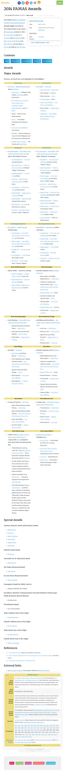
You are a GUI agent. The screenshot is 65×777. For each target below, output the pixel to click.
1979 (54, 728)
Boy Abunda (11, 571)
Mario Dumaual (12, 580)
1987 (35, 730)
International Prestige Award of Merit (40, 712)
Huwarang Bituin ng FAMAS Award (43, 710)
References (37, 61)
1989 (41, 730)
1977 (48, 728)
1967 (16, 728)
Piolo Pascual (16, 204)
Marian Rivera (44, 206)
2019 (52, 734)
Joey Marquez (16, 255)
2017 (46, 734)
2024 (26, 736)
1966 (57, 725)
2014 (36, 734)
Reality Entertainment (23, 86)
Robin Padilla (16, 198)
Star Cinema (14, 89)
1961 (41, 725)
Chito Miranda (16, 482)
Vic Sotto (14, 210)
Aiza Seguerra (44, 252)
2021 (16, 736)
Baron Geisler (16, 241)
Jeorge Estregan (13, 151)
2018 (49, 734)
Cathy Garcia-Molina (46, 102)
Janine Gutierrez (13, 536)
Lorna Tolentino (45, 217)
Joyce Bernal (16, 353)
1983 (22, 730)
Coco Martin (15, 187)
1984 (25, 730)
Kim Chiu (43, 184)
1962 (44, 725)
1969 (22, 728)
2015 (39, 734)
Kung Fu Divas (55, 206)
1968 (19, 728)
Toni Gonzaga (44, 176)
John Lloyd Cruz (17, 165)
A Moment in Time (54, 258)
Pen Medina (11, 227)
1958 (32, 725)
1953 (16, 725)
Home (12, 763)
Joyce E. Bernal (44, 90)
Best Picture (20, 47)
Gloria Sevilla (44, 239)
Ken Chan (11, 533)
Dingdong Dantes (17, 173)
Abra (18, 440)
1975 (41, 728)
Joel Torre (15, 261)
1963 (47, 725)
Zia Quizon (27, 458)
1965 (54, 725)
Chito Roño (43, 114)
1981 (16, 730)
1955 (22, 725)
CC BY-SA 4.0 (32, 750)
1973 (35, 728)
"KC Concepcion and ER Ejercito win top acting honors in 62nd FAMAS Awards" (30, 655)
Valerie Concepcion (14, 643)
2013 (33, 734)
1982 (19, 730)
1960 (38, 725)
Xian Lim (14, 179)
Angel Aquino (44, 247)
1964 (51, 725)
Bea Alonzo (43, 159)
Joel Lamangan (45, 99)
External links (47, 61)
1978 (51, 728)
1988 (38, 730)
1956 (25, 725)
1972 (32, 728)
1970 (26, 728)
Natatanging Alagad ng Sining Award (34, 722)
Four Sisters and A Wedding (19, 127)
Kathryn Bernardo (45, 200)
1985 (28, 730)
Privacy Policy (51, 763)
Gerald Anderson (17, 159)
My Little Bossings (24, 210)
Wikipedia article (40, 749)
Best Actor (7, 41)
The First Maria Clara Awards (23, 740)
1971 (29, 728)
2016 (42, 734)
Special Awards (26, 61)
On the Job (41, 37)
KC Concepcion (9, 35)
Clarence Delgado (17, 274)
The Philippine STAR (30, 660)
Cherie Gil (43, 258)
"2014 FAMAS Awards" (14, 652)
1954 (19, 725)
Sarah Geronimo (45, 168)
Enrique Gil (15, 249)
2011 (26, 734)
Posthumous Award (40, 704)
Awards (7, 61)
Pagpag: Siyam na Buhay (19, 141)
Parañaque (41, 30)
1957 (28, 725)
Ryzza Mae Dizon (17, 279)
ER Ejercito (17, 38)
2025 (30, 736)
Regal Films (23, 144)
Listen (59, 2)
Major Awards (15, 61)
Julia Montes (44, 212)
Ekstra (13, 119)
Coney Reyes (44, 233)
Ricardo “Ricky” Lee (46, 292)
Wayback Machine (44, 670)
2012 (29, 734)
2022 (19, 736)
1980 (57, 728)
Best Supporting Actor (18, 224)
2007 (57, 732)
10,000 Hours (15, 92)
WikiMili (5, 2)
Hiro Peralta (11, 539)
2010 (23, 734)
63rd (47, 42)
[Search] (39, 2)
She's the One (24, 249)
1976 (45, 728)
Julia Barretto (12, 530)
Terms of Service (39, 763)
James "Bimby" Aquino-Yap (20, 285)
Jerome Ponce (12, 542)
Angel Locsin (44, 192)
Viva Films (20, 95)
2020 (55, 734)
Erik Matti (16, 41)
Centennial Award (20, 720)
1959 (35, 725)
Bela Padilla (40, 227)
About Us (28, 763)
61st (32, 42)
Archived (19, 670)
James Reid (11, 545)
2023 (23, 736)
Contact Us (19, 763)
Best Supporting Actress (47, 224)
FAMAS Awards (38, 21)
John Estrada (16, 233)
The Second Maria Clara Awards (43, 740)
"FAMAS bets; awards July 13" (16, 660)
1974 (38, 728)
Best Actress (47, 148)
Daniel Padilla (16, 193)
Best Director (8, 44)
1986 (32, 730)
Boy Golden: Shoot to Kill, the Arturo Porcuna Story (48, 116)
